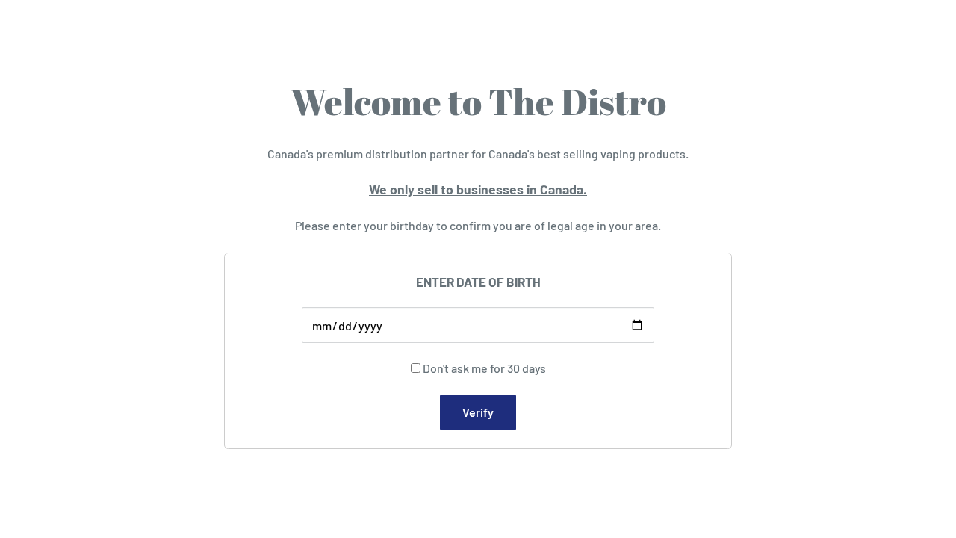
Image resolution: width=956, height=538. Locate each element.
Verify (478, 412)
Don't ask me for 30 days (484, 368)
